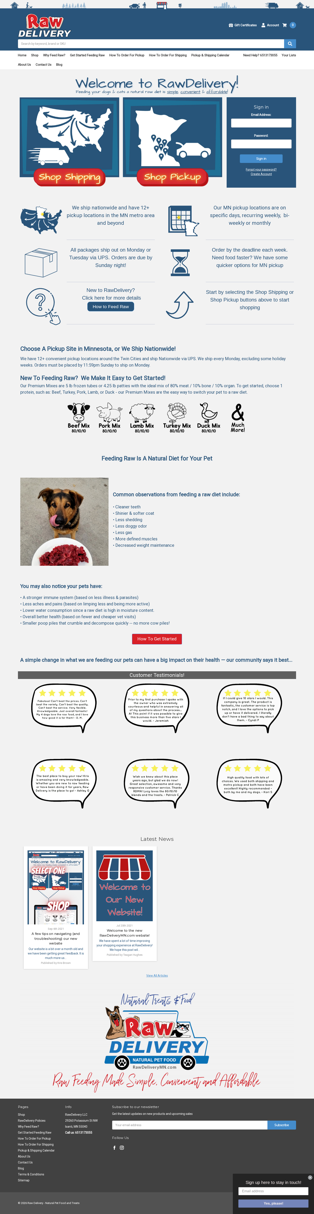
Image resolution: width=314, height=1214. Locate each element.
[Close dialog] (310, 1177)
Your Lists (289, 55)
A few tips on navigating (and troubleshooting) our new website (56, 938)
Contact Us (43, 65)
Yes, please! (273, 1203)
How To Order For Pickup (126, 55)
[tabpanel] (55, 907)
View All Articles (157, 975)
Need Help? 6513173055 (260, 55)
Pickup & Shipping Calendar (210, 55)
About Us (24, 65)
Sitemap (23, 1180)
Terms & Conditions (31, 1174)
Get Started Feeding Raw (87, 55)
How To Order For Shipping (168, 55)
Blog (59, 65)
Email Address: (261, 114)
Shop (34, 55)
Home (22, 55)
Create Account (261, 174)
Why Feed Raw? (54, 55)
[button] (110, 307)
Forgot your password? (261, 169)
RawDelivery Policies (31, 1120)
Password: (261, 135)
